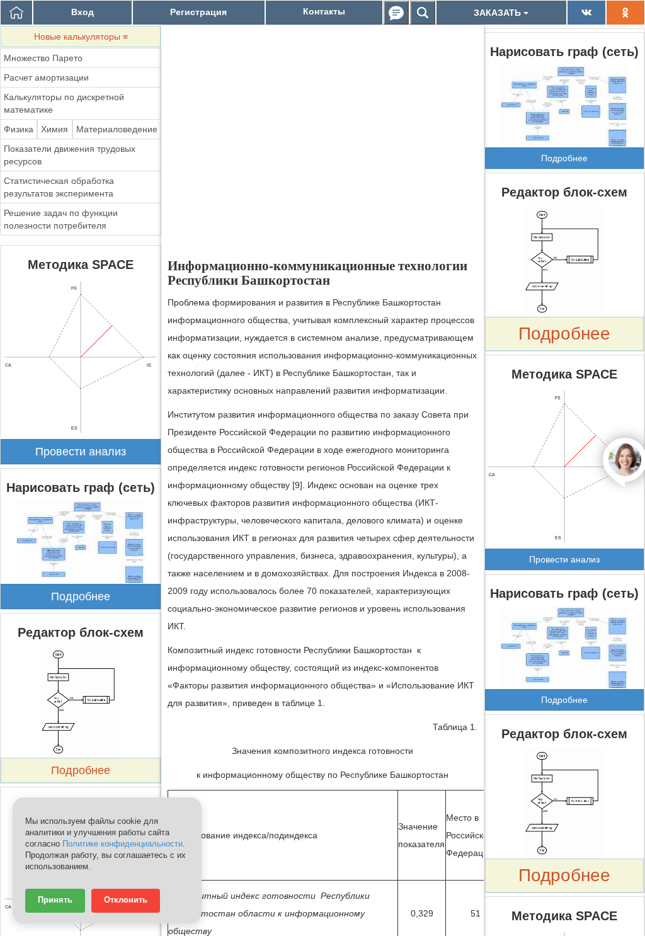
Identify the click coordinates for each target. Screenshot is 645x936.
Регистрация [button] (198, 12)
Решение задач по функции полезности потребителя (61, 219)
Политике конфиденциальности (122, 844)
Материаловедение (116, 129)
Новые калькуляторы (81, 36)
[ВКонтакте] (586, 13)
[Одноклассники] (625, 13)
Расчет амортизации (46, 77)
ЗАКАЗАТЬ (498, 13)
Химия (54, 129)
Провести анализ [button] (80, 451)
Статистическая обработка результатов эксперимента (59, 187)
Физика (18, 129)
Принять (55, 900)
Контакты (324, 11)
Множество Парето (43, 58)
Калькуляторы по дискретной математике (64, 103)
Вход (82, 12)
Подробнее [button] (80, 596)
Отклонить (125, 900)
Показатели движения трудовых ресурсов (69, 155)
